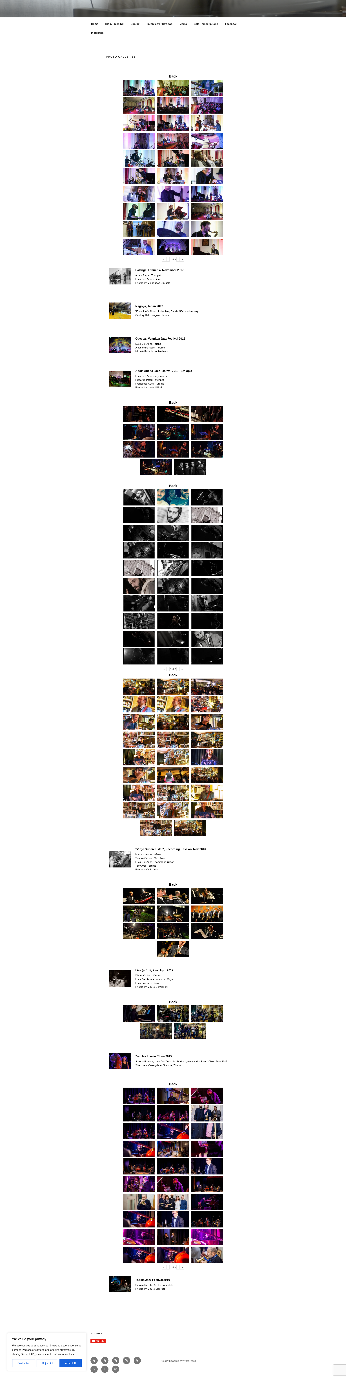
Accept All (70, 1363)
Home (94, 24)
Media (183, 24)
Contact (135, 24)
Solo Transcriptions (206, 24)
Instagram (97, 32)
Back (173, 76)
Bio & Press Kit (114, 24)
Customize (23, 1363)
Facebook (231, 24)
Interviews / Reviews (159, 24)
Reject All (47, 1363)
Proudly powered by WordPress (178, 1360)
